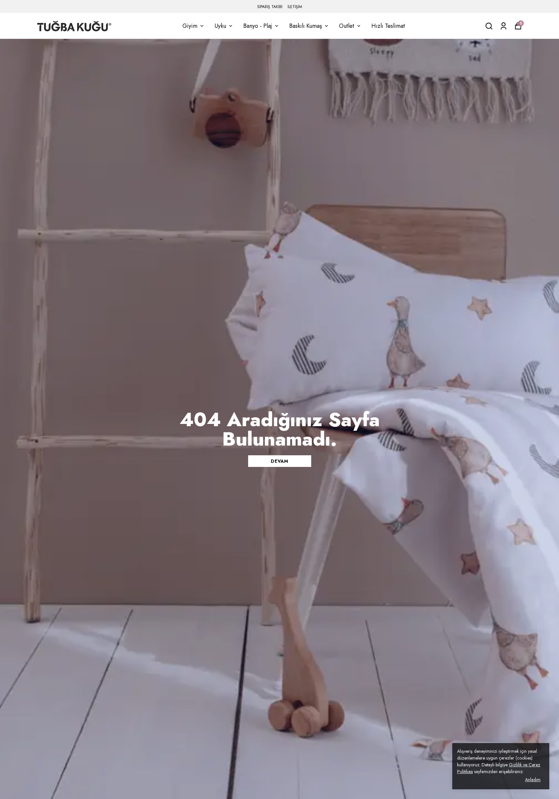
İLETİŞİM (295, 7)
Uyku (220, 26)
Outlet (346, 26)
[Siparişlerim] (503, 26)
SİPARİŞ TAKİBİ (269, 7)
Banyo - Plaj (257, 26)
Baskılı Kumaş (305, 26)
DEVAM (279, 461)
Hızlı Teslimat (388, 26)
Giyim (189, 26)
